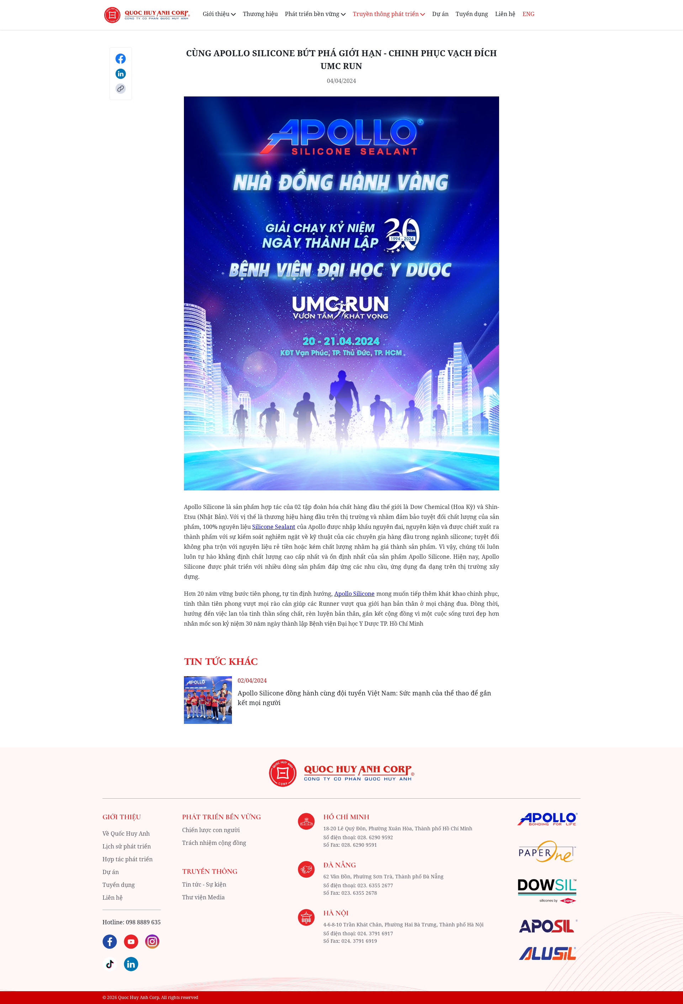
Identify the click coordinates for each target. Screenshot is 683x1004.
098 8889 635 (143, 922)
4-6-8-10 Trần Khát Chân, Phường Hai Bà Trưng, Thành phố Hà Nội (403, 924)
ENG (528, 14)
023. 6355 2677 (375, 885)
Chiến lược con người (211, 830)
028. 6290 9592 (375, 837)
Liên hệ (505, 14)
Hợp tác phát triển (127, 859)
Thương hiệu (260, 14)
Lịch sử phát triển (126, 846)
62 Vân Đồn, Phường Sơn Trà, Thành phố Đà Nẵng (383, 876)
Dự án (440, 14)
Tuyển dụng (472, 14)
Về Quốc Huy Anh (126, 833)
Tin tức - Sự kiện (204, 884)
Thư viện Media (203, 897)
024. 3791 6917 (375, 933)
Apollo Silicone (354, 594)
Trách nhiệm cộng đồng (214, 843)
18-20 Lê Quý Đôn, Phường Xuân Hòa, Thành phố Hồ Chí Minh (397, 828)
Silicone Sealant (273, 527)
